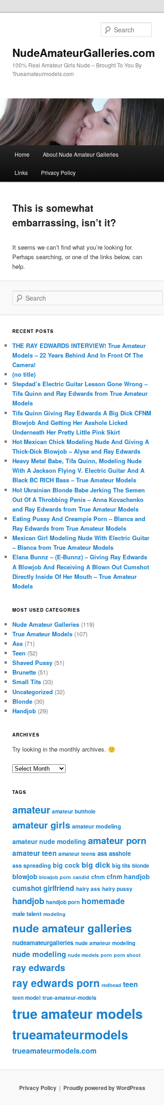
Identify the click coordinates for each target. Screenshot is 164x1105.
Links (21, 172)
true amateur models (77, 1013)
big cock (66, 865)
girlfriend (58, 888)
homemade (103, 900)
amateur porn (117, 840)
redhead (111, 985)
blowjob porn (55, 877)
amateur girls (41, 824)
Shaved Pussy (32, 662)
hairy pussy (117, 889)
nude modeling (39, 954)
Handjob (24, 710)
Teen (19, 653)
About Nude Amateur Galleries (80, 154)
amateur (31, 810)
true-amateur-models (69, 998)
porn (106, 955)
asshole (120, 853)
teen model (26, 998)
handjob (28, 901)
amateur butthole (74, 811)
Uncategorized (32, 691)
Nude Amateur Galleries (45, 624)
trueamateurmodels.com (54, 1050)
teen (130, 984)
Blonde (22, 701)
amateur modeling (96, 826)
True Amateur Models (42, 633)
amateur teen (34, 853)
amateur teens (77, 854)
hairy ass (88, 889)
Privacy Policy (58, 172)
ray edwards (38, 967)
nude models (83, 955)
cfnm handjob (128, 876)
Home (22, 154)
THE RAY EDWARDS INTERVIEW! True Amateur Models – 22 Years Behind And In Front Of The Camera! (79, 355)
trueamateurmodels (70, 1034)
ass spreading (31, 865)
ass (102, 853)
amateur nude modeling (49, 841)
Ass (17, 643)
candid (81, 877)
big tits (121, 865)
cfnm (98, 877)
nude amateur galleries (72, 928)
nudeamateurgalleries (42, 942)
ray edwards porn (56, 982)
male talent (26, 914)
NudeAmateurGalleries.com (83, 52)
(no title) (24, 374)
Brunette (24, 672)
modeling (54, 914)
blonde (140, 866)
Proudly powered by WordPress (104, 1088)
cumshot (26, 888)
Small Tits (26, 681)
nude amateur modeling (105, 943)
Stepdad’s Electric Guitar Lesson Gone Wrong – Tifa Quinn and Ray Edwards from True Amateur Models (80, 393)
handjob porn (63, 902)
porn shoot (127, 955)
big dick (96, 864)
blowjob (24, 876)
